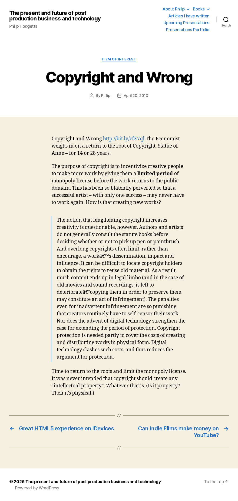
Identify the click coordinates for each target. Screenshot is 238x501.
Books (199, 9)
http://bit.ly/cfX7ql (124, 139)
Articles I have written (188, 15)
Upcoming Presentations (186, 22)
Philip (105, 95)
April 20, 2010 (136, 95)
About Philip (173, 9)
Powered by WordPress (37, 487)
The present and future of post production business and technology (55, 15)
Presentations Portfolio (187, 29)
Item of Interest (119, 59)
